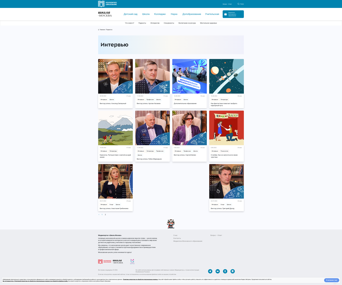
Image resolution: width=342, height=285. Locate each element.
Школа (146, 14)
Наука (174, 14)
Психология (224, 151)
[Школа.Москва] (118, 261)
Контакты (177, 238)
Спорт (111, 204)
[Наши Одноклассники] (225, 271)
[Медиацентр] (132, 261)
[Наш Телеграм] (210, 271)
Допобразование (191, 14)
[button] (129, 23)
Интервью (104, 99)
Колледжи (160, 14)
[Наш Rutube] (232, 271)
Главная (102, 29)
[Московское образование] (104, 261)
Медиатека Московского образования (187, 241)
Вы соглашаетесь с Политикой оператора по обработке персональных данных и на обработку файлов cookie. (35, 281)
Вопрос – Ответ (227, 4)
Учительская (212, 14)
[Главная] (109, 14)
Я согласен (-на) (331, 280)
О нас (175, 235)
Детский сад (130, 14)
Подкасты (109, 29)
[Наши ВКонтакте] (218, 271)
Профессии (150, 99)
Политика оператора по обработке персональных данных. (140, 279)
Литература (224, 99)
